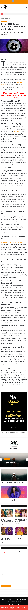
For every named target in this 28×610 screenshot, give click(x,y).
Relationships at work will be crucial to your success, (13, 242)
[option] (14, 460)
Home (3, 18)
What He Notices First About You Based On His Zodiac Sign (12, 463)
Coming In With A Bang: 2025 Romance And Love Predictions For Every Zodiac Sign (21, 519)
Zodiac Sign (7, 18)
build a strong (16, 131)
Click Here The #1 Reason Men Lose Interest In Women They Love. (14, 95)
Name (2, 568)
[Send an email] (7, 32)
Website (2, 579)
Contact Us (13, 601)
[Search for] (26, 7)
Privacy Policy (19, 601)
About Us (8, 601)
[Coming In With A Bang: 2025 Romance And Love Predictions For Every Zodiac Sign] (21, 513)
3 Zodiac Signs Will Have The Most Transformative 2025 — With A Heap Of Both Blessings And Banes (7, 538)
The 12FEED (5, 32)
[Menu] (1, 7)
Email (2, 574)
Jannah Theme (4, 605)
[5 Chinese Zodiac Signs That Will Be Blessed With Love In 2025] (21, 531)
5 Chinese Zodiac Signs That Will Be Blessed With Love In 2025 (20, 537)
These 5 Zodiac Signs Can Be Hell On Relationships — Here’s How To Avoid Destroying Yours (7, 520)
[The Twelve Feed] (5, 7)
